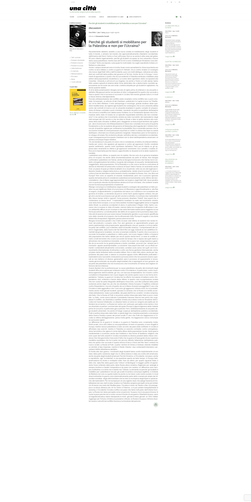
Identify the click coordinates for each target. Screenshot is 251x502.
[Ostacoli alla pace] (78, 100)
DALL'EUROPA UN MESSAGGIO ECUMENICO (171, 161)
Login (73, 2)
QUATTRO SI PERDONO (173, 61)
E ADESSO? (169, 97)
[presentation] (68, 100)
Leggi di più (169, 56)
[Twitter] (171, 2)
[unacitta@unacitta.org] (179, 2)
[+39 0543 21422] (175, 2)
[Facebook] (167, 2)
